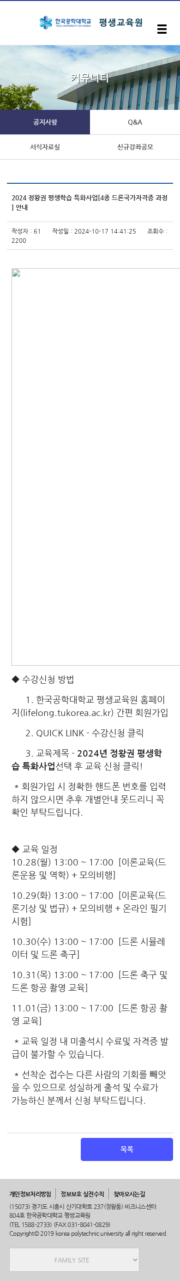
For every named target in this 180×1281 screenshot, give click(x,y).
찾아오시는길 (129, 1194)
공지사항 (45, 122)
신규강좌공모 (135, 146)
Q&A (135, 122)
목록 (126, 1149)
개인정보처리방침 (30, 1194)
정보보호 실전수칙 (82, 1194)
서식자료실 (45, 146)
